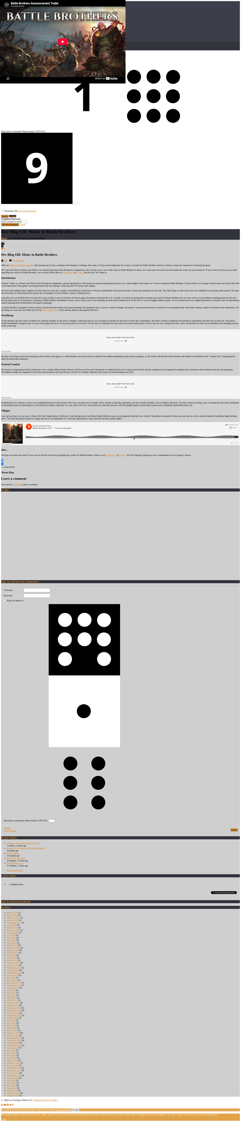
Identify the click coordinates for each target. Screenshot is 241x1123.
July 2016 (11, 1020)
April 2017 (11, 998)
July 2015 (11, 1050)
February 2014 (13, 1093)
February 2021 (13, 930)
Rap (6, 260)
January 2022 (13, 920)
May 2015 (11, 1055)
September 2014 (14, 1075)
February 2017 (13, 1003)
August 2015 (12, 1048)
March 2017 (12, 1000)
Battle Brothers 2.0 (15, 863)
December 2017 (14, 983)
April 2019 (11, 957)
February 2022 (13, 917)
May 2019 (11, 955)
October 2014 (13, 1073)
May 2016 (11, 1025)
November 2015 (14, 1040)
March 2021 (12, 927)
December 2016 (14, 1008)
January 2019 (13, 965)
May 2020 (11, 940)
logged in (17, 484)
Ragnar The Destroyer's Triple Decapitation (26, 848)
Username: (8, 590)
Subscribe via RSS (14, 870)
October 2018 (13, 970)
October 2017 (13, 988)
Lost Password (9, 830)
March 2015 (12, 1060)
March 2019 (12, 960)
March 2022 (12, 915)
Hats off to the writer (16, 858)
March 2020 (12, 945)
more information (63, 1110)
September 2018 (14, 972)
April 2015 (11, 1058)
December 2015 (14, 1038)
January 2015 (13, 1065)
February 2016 (13, 1033)
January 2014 (13, 1095)
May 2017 (11, 995)
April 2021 (11, 925)
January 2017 (13, 1005)
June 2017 (11, 993)
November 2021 (14, 922)
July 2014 (11, 1080)
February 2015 (13, 1063)
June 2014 (11, 1083)
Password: (7, 595)
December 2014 (14, 1068)
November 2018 (14, 967)
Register (12, 216)
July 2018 (11, 978)
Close (3, 1119)
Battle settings (13, 853)
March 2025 (12, 912)
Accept (75, 1110)
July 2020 (11, 935)
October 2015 (13, 1043)
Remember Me (11, 211)
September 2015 (14, 1045)
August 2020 (12, 932)
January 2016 (13, 1035)
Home (4, 238)
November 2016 (14, 1010)
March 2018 (12, 980)
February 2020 (13, 947)
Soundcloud (68, 272)
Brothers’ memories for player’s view (23, 843)
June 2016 (11, 1023)
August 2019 (12, 952)
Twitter (80, 272)
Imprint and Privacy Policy (46, 1100)
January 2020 (13, 950)
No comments (18, 260)
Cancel (22, 224)
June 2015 (11, 1053)
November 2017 (14, 985)
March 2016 (12, 1030)
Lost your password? (27, 211)
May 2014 (11, 1085)
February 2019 (13, 962)
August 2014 (12, 1078)
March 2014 (12, 1090)
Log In (234, 830)
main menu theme (50, 310)
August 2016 (12, 1018)
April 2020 (11, 942)
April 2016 (11, 1028)
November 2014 (14, 1070)
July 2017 (11, 990)
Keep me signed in (15, 600)
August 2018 (12, 975)
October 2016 (13, 1013)
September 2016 (14, 1015)
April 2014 (11, 1088)
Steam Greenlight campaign (21, 265)
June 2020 (11, 937)
